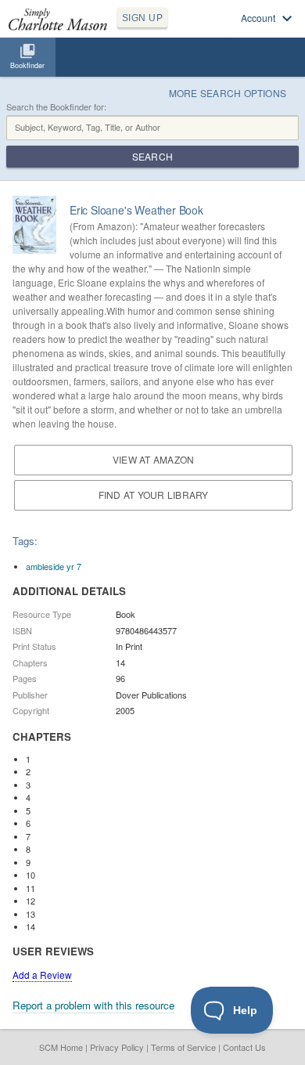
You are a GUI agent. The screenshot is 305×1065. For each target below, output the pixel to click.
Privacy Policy (117, 1047)
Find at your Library (154, 494)
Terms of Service (183, 1047)
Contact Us (244, 1047)
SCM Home (61, 1047)
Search (152, 156)
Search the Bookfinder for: (56, 107)
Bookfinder (27, 65)
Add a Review (42, 974)
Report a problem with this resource (93, 1005)
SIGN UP (142, 18)
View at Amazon (153, 459)
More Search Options (228, 92)
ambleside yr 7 (53, 566)
